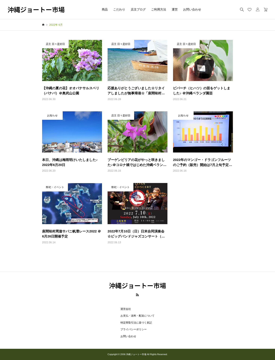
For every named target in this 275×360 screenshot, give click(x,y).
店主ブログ (138, 9)
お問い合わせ (192, 9)
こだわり (119, 9)
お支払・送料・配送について (137, 315)
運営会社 (125, 308)
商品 (105, 9)
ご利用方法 (158, 9)
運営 (175, 9)
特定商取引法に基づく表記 (136, 322)
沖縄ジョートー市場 (36, 9)
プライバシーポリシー (133, 329)
